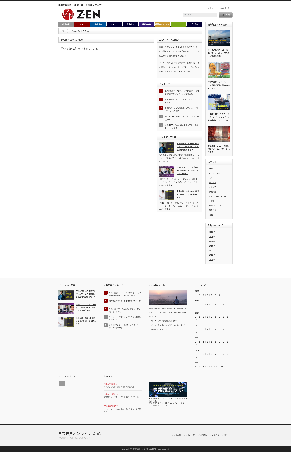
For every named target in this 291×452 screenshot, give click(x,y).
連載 (211, 215)
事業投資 (98, 24)
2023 (211, 246)
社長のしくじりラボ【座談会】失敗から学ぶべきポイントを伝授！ (188, 170)
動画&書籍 (146, 24)
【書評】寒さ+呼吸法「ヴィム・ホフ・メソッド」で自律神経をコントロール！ (219, 117)
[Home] (63, 31)
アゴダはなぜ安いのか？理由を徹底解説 (119, 387)
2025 (211, 237)
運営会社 (213, 8)
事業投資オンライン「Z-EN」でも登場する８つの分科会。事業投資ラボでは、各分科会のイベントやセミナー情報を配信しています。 (168, 402)
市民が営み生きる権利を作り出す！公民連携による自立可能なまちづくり (188, 147)
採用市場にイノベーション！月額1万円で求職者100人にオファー (219, 85)
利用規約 (203, 435)
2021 (211, 255)
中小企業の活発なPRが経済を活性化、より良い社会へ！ (188, 194)
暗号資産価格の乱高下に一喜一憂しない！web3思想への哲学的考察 (219, 53)
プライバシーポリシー (220, 435)
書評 (212, 201)
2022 (211, 250)
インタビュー (114, 24)
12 (205, 320)
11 (195, 307)
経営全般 (66, 24)
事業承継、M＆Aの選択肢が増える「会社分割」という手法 (219, 149)
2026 (211, 232)
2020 (211, 260)
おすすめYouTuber (218, 196)
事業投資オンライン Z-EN (79, 433)
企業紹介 (130, 24)
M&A (211, 169)
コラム (178, 24)
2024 (211, 241)
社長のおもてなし (162, 24)
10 (196, 320)
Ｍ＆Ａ (82, 24)
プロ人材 (194, 24)
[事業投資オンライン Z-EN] (81, 19)
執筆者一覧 (225, 8)
